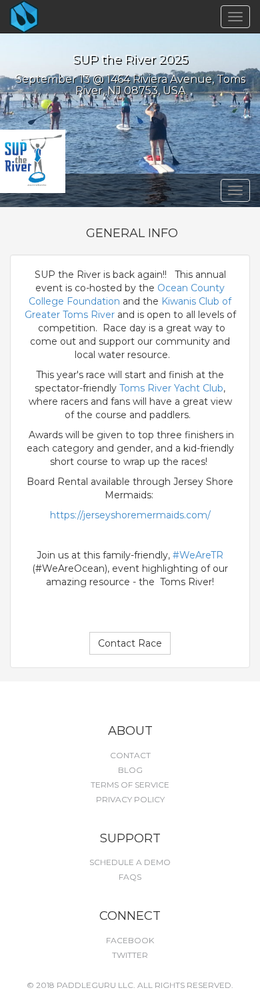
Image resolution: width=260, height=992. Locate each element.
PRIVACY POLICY (130, 799)
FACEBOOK (130, 940)
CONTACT (130, 755)
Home (47, 16)
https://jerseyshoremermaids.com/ (130, 515)
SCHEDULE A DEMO (130, 862)
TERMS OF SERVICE (130, 785)
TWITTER (130, 955)
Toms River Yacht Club (171, 388)
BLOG (130, 770)
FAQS (130, 877)
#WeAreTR (198, 555)
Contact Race (130, 643)
